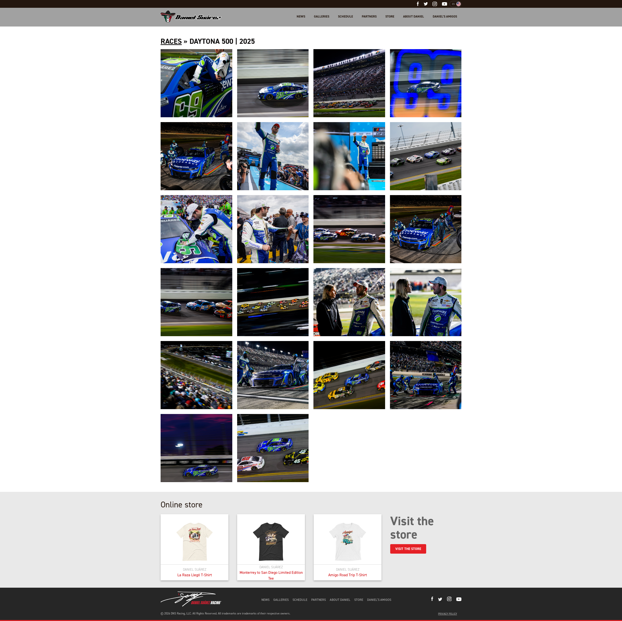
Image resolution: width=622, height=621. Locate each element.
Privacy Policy (447, 614)
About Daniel (413, 16)
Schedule (345, 16)
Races (171, 41)
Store (389, 16)
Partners (369, 16)
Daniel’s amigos (445, 16)
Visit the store (408, 549)
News (301, 16)
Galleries (321, 16)
